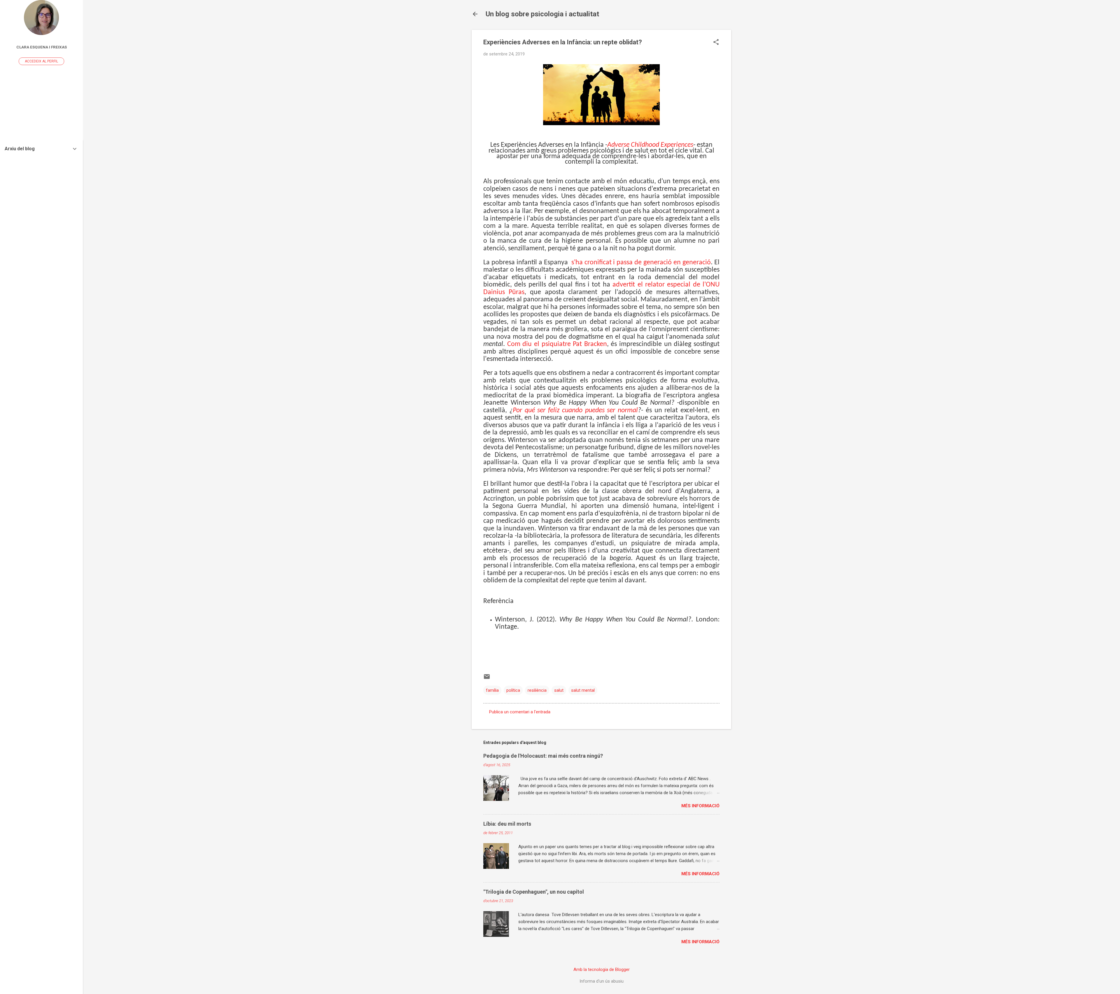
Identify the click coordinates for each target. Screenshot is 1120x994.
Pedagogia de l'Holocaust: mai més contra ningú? (543, 756)
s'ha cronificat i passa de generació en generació (640, 262)
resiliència (537, 690)
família (492, 690)
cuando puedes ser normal (600, 410)
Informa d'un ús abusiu (602, 981)
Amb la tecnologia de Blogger (601, 969)
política (513, 690)
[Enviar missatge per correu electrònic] (486, 678)
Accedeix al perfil (41, 61)
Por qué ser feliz (537, 410)
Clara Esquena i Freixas (41, 47)
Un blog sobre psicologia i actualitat (542, 14)
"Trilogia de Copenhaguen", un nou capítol (533, 892)
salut (559, 690)
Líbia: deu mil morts (507, 824)
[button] (716, 43)
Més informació (700, 805)
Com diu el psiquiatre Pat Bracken (557, 344)
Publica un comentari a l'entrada (519, 712)
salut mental (583, 690)
